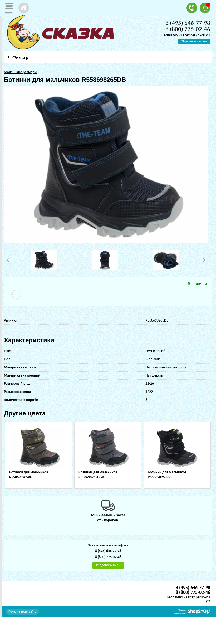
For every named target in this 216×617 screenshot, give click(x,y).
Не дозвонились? (108, 565)
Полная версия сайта (22, 611)
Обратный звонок (194, 41)
